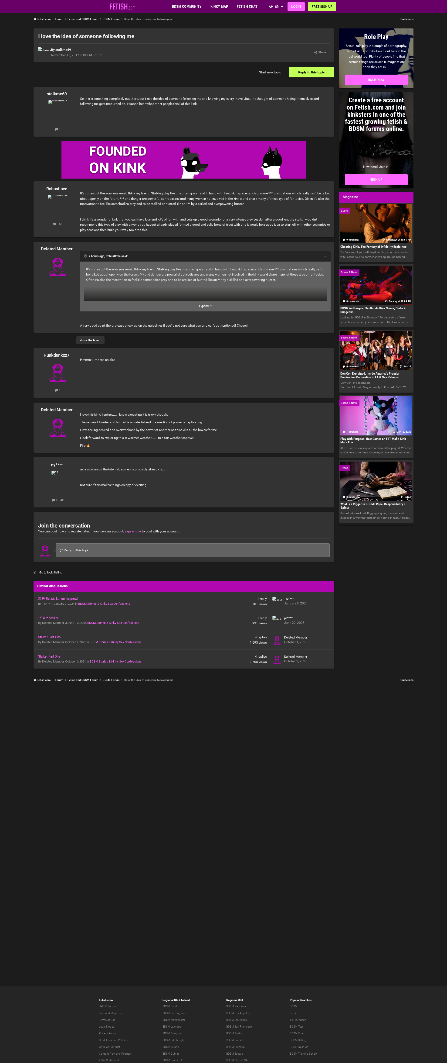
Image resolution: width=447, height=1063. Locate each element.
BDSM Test (296, 1026)
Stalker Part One (49, 656)
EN (277, 6)
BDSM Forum (92, 55)
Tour (102, 1013)
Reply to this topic (311, 72)
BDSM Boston (234, 1033)
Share (321, 52)
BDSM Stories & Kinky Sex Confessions (104, 603)
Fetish (294, 1013)
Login (296, 6)
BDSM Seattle (234, 1053)
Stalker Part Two (49, 637)
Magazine (116, 1013)
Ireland (185, 1000)
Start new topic (270, 72)
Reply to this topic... (77, 550)
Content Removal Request (115, 1053)
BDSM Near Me (299, 1047)
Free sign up (322, 6)
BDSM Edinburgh (173, 1040)
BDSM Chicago (235, 1047)
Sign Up (376, 179)
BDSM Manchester (174, 1020)
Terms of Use (107, 1020)
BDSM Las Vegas (236, 1020)
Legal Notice (106, 1026)
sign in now (133, 531)
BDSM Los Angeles (238, 1013)
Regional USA (234, 1000)
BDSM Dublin (171, 1053)
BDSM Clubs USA (237, 1060)
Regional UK (170, 1000)
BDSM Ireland (171, 1047)
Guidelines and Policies (113, 1040)
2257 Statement (109, 1060)
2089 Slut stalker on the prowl (58, 599)
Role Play (376, 80)
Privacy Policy (107, 1033)
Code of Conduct (109, 1047)
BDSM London (171, 1006)
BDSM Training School (304, 1053)
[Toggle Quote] (86, 256)
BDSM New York (236, 1006)
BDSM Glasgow (172, 1033)
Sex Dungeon (298, 1020)
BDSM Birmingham (174, 1013)
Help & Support (108, 1006)
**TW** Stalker (48, 618)
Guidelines (406, 19)
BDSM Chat (297, 1033)
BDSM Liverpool (172, 1026)
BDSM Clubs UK (172, 1060)
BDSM (293, 1006)
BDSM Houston (235, 1040)
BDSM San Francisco (239, 1026)
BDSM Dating (298, 1040)
